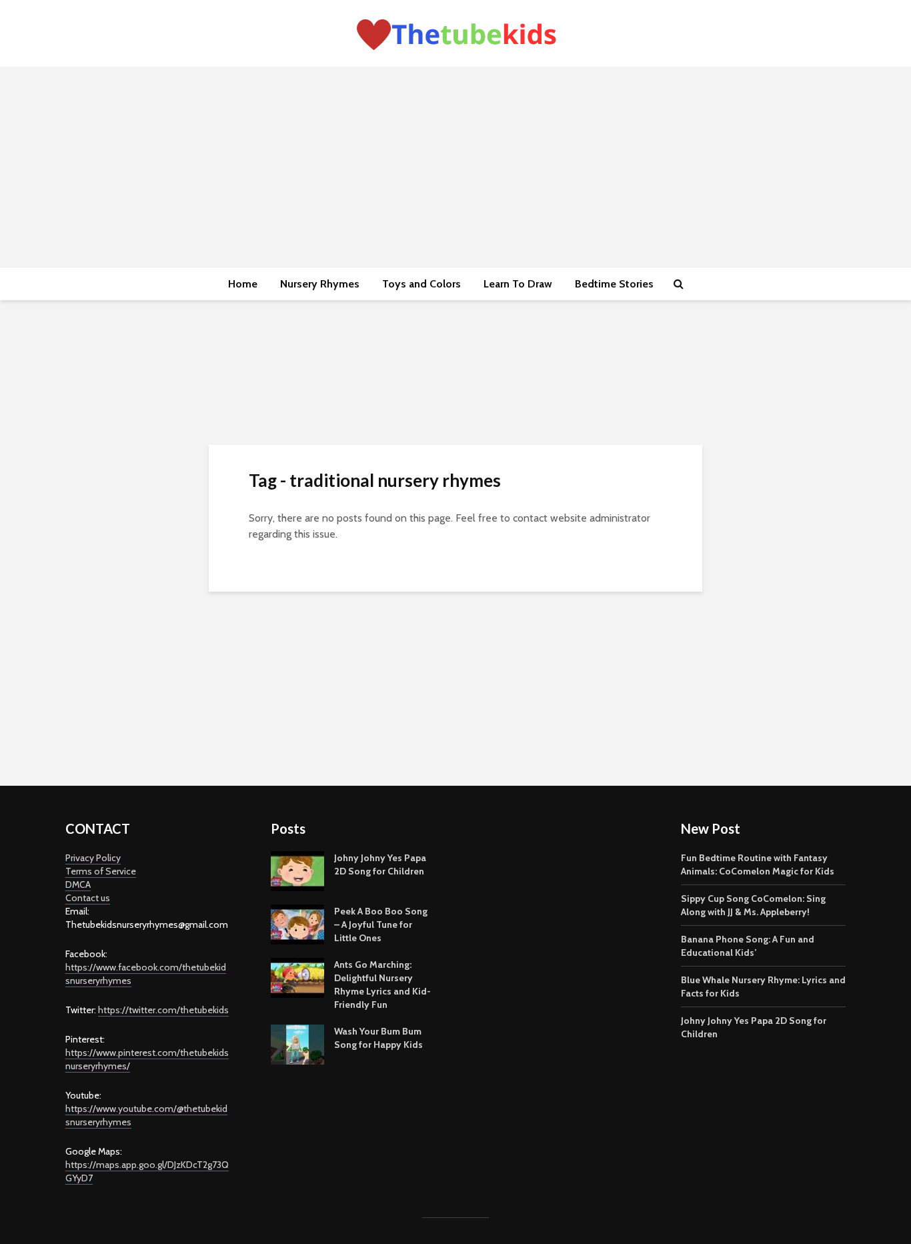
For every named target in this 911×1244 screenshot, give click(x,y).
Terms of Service (100, 871)
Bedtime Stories (614, 283)
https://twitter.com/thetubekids (163, 1010)
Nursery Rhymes (319, 283)
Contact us (87, 898)
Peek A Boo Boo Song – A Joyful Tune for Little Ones (380, 924)
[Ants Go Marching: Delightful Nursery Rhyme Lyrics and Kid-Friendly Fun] (297, 977)
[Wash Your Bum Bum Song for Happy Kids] (297, 1043)
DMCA (78, 884)
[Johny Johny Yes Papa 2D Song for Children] (297, 870)
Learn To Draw (518, 283)
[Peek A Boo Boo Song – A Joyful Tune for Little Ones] (297, 923)
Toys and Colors (421, 283)
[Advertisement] (455, 166)
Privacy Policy (93, 858)
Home (242, 283)
